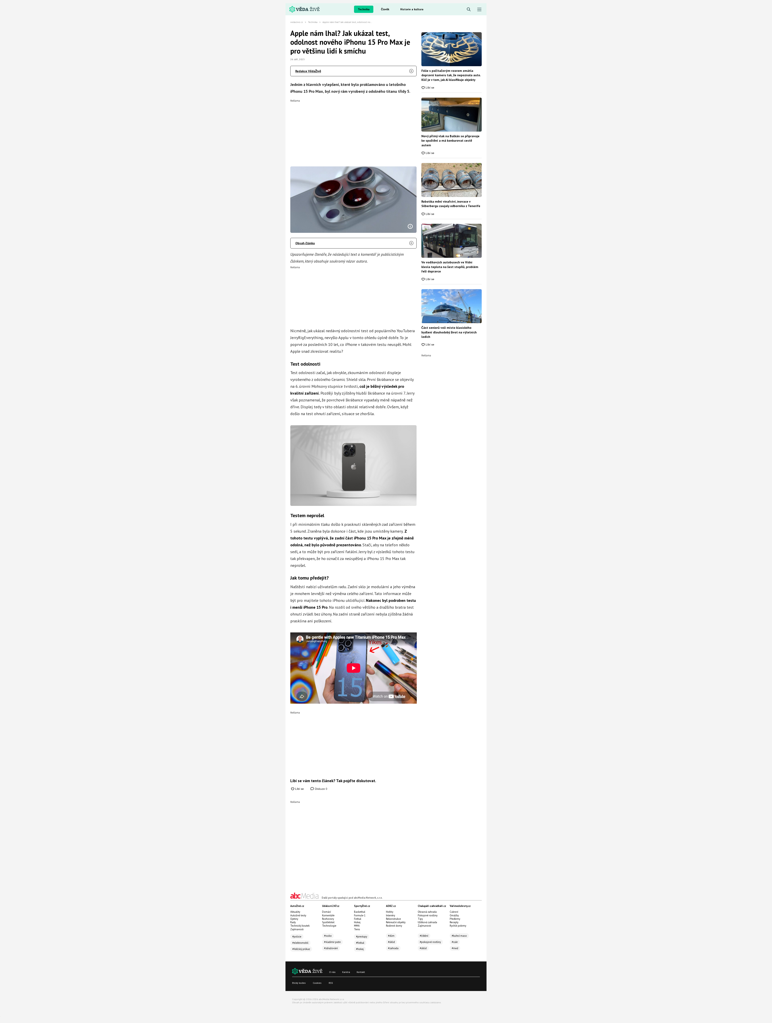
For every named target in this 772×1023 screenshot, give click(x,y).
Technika (364, 9)
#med (455, 948)
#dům (391, 935)
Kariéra (346, 972)
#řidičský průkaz (301, 949)
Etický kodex (299, 982)
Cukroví (454, 912)
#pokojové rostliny (430, 942)
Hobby (389, 912)
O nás (332, 972)
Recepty (454, 922)
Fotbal (357, 919)
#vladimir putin (332, 942)
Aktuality (295, 912)
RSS (331, 982)
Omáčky (454, 915)
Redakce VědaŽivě (308, 71)
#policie (296, 936)
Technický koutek (300, 925)
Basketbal (359, 912)
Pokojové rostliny (427, 915)
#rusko (328, 935)
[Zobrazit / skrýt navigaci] (479, 9)
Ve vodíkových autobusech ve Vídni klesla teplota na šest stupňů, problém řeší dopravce (449, 266)
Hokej (357, 922)
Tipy (420, 919)
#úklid (391, 942)
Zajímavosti (297, 929)
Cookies (317, 982)
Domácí (326, 912)
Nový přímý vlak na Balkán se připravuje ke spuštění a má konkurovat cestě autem (450, 140)
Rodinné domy (394, 925)
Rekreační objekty (396, 922)
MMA (357, 925)
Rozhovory (328, 919)
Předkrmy (455, 919)
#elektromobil (300, 943)
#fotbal (360, 943)
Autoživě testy (298, 915)
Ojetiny (294, 919)
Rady (293, 922)
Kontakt (361, 972)
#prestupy (361, 936)
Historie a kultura (411, 9)
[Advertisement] (353, 130)
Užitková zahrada (427, 922)
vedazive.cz (296, 22)
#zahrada (393, 948)
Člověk (385, 9)
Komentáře (328, 915)
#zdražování (331, 948)
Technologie (329, 925)
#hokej (360, 949)
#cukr (455, 942)
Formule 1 (359, 915)
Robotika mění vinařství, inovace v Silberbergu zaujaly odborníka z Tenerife (450, 203)
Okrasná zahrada (427, 912)
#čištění (424, 935)
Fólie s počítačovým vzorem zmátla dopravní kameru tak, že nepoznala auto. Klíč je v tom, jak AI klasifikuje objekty (451, 75)
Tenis (357, 929)
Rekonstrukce (393, 919)
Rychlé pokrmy (458, 925)
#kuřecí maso (459, 935)
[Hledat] (468, 9)
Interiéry (390, 915)
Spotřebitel (328, 922)
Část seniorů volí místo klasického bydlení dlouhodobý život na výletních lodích (449, 332)
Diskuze (320, 788)
